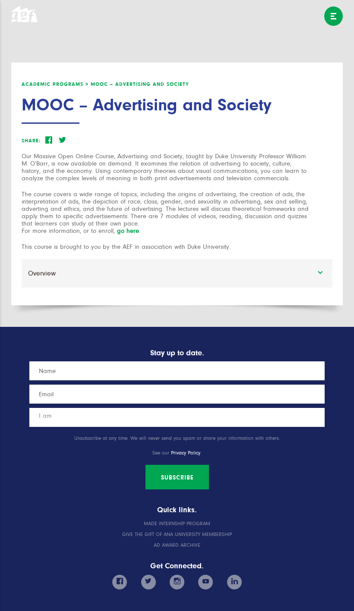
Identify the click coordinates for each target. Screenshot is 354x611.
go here (128, 231)
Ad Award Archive (177, 545)
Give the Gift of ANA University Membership (177, 534)
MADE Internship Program (177, 523)
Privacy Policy (185, 453)
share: (31, 141)
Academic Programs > (55, 84)
